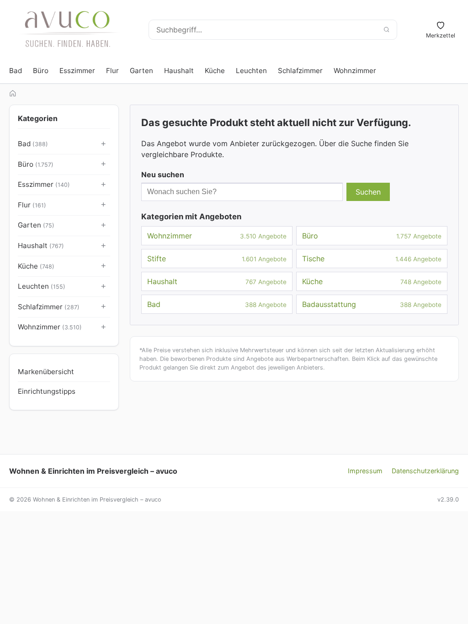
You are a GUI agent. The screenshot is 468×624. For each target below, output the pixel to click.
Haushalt (179, 70)
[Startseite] (12, 93)
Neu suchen (162, 174)
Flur (112, 70)
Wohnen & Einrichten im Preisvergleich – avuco (93, 471)
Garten (141, 70)
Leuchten (251, 70)
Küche (215, 70)
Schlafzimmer (300, 70)
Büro (40, 70)
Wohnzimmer (355, 70)
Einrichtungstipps (46, 391)
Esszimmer (77, 70)
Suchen (368, 191)
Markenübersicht (46, 371)
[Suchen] (386, 29)
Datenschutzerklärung (425, 471)
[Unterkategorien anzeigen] (103, 144)
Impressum (365, 471)
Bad (15, 70)
